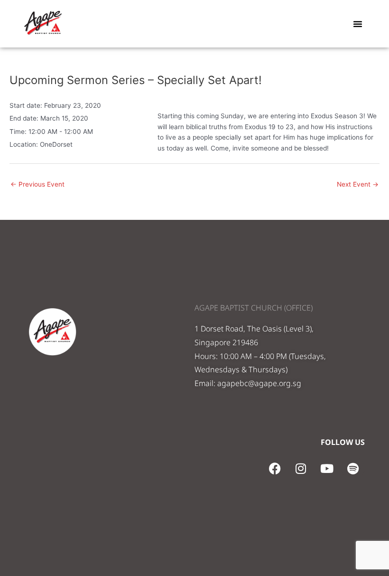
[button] (358, 24)
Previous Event (37, 184)
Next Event (358, 184)
